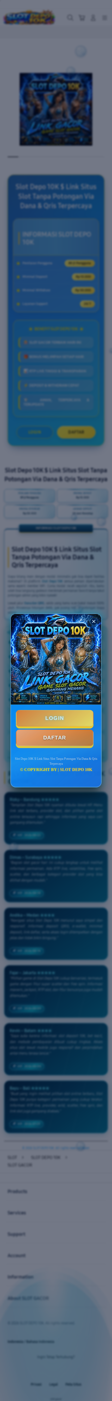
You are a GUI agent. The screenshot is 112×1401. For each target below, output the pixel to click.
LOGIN (54, 718)
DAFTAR (54, 737)
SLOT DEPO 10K (76, 769)
